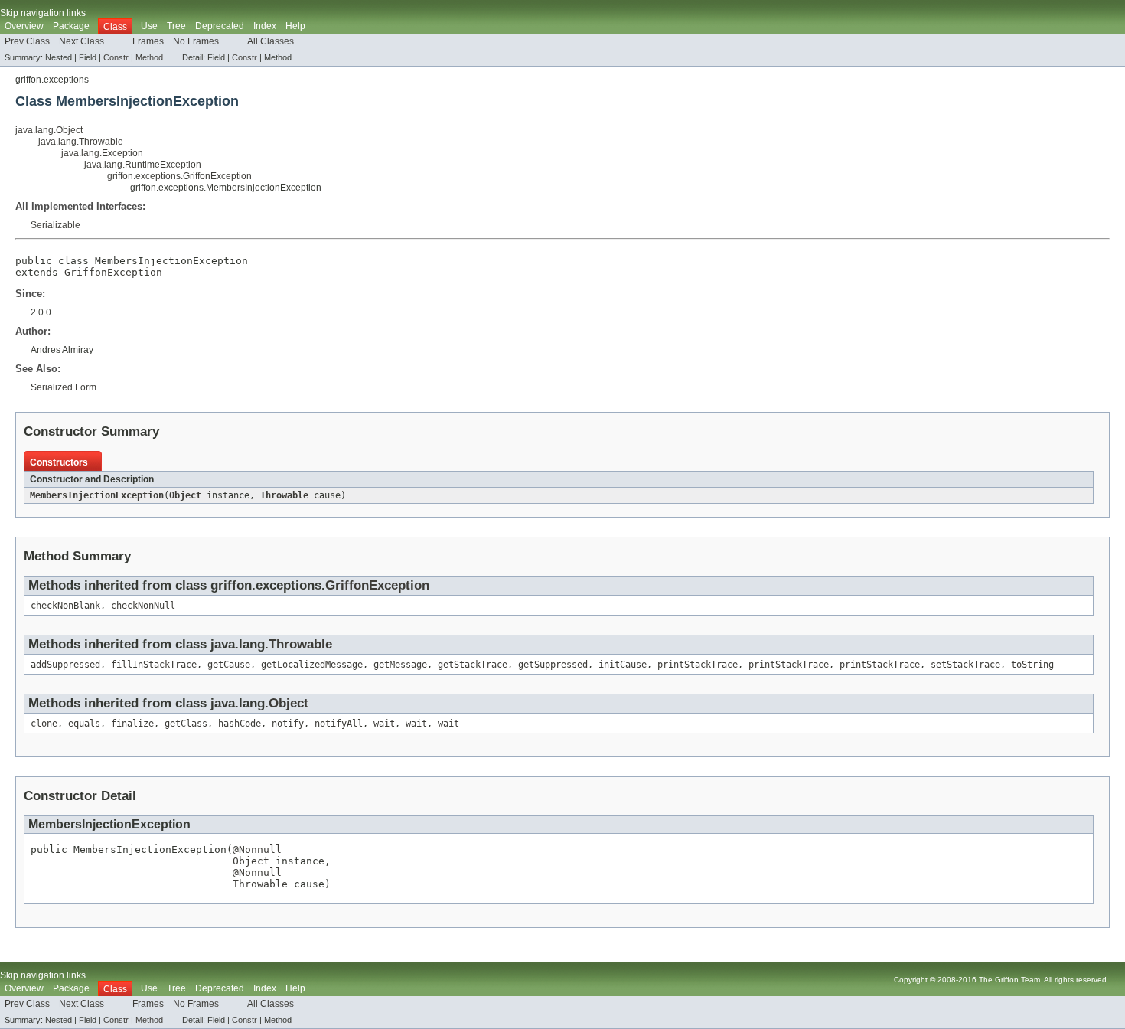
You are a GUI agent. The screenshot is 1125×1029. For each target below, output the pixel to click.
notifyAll (339, 723)
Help (295, 26)
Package (71, 26)
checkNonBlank (65, 605)
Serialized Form (63, 387)
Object (185, 495)
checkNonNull (143, 605)
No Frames (196, 41)
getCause (228, 664)
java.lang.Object (49, 130)
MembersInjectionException (97, 495)
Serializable (55, 225)
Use (149, 26)
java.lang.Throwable (80, 141)
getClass (186, 723)
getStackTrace (472, 664)
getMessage (400, 664)
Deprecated (219, 26)
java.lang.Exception (102, 153)
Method (149, 57)
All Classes (270, 41)
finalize (132, 723)
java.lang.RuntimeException (142, 164)
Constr (116, 57)
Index (264, 26)
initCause (622, 664)
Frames (148, 41)
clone (44, 723)
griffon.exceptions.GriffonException (179, 176)
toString (1032, 664)
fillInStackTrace (154, 664)
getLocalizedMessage (312, 664)
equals (84, 723)
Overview (24, 26)
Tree (176, 26)
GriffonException (113, 272)
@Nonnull (257, 849)
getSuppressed (553, 664)
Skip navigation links (43, 13)
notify (288, 723)
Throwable (284, 495)
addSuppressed (65, 664)
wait (384, 723)
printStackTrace (697, 664)
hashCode (239, 723)
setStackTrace (965, 664)
